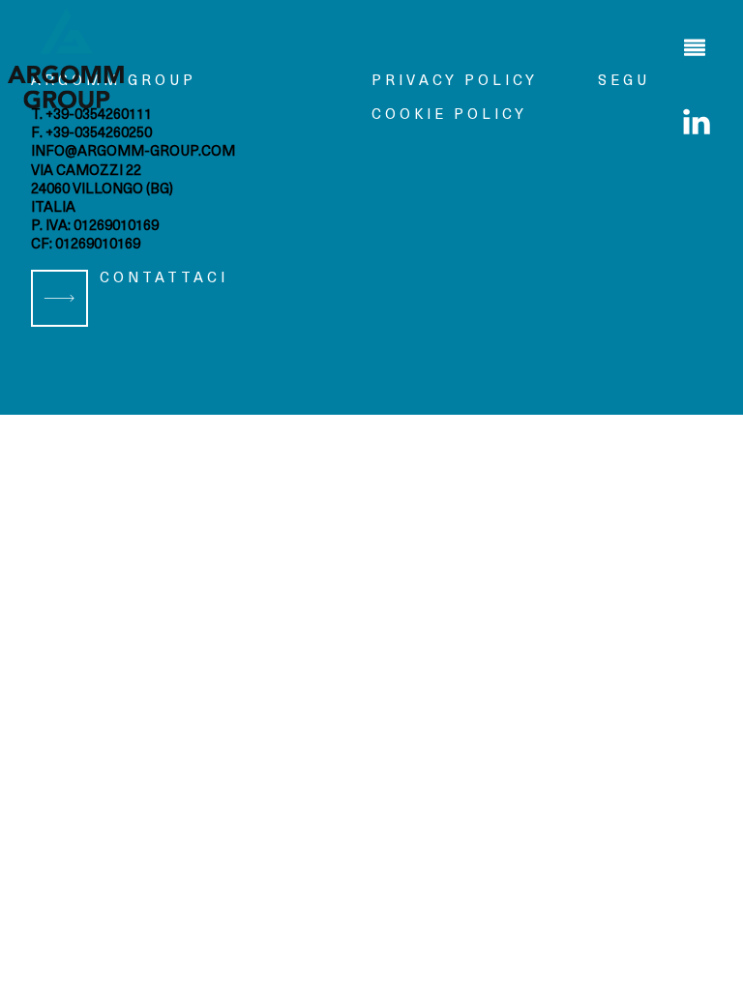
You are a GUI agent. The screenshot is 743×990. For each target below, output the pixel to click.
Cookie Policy (449, 115)
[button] (694, 48)
